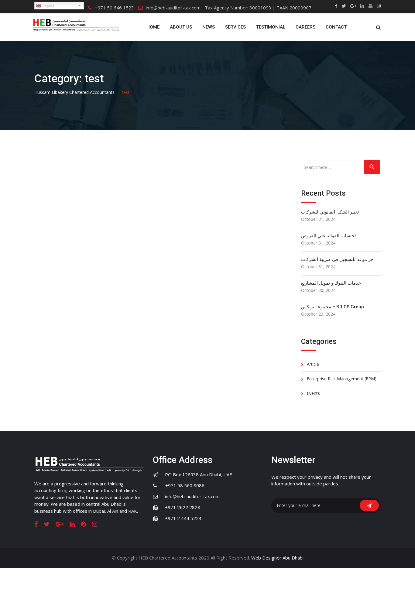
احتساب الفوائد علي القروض (328, 235)
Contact (336, 27)
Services (235, 27)
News (208, 27)
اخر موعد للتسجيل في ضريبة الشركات (338, 259)
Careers (305, 27)
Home (152, 27)
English (48, 5)
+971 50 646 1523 (114, 8)
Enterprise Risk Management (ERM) (341, 379)
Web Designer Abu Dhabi (277, 558)
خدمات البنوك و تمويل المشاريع (331, 283)
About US (181, 27)
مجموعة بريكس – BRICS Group (332, 307)
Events (313, 393)
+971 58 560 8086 (181, 485)
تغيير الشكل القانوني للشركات (330, 212)
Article (313, 364)
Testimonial (270, 27)
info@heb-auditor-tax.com (173, 8)
